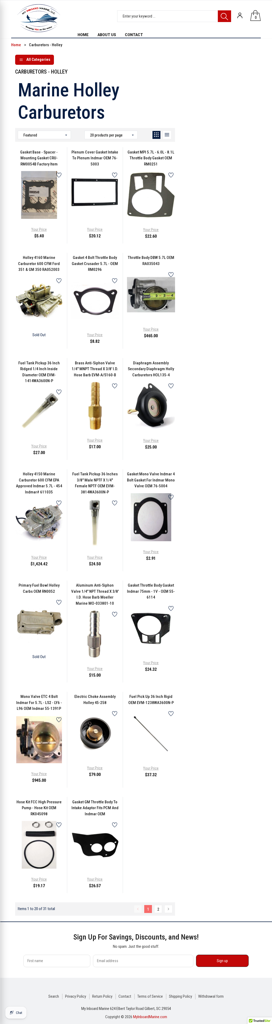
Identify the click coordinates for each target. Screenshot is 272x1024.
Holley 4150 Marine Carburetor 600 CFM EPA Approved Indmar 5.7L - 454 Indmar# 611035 (39, 483)
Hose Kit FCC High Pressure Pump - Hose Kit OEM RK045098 (39, 808)
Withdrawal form (211, 996)
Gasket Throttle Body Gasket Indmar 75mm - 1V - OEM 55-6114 (151, 591)
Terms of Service (150, 996)
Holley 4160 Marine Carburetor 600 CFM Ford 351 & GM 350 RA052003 (39, 263)
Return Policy (102, 996)
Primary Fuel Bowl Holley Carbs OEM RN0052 (39, 588)
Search (53, 996)
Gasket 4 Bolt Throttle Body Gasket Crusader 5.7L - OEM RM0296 (95, 263)
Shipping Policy (180, 996)
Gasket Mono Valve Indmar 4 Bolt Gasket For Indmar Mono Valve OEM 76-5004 (151, 480)
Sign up (222, 961)
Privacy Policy (75, 996)
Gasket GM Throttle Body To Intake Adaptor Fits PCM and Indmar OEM (94, 808)
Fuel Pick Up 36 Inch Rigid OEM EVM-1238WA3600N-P (151, 699)
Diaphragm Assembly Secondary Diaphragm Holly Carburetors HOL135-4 (151, 369)
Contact (124, 996)
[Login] (239, 15)
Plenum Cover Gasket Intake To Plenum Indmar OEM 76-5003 (94, 158)
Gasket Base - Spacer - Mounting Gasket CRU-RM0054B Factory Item (39, 158)
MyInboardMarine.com (150, 1016)
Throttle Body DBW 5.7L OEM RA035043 (151, 260)
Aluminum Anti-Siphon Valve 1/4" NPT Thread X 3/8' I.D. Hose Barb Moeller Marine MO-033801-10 (95, 594)
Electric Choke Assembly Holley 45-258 (95, 699)
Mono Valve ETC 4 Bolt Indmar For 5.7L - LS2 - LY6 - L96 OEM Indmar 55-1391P (39, 702)
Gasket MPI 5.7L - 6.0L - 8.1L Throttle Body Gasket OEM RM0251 (151, 158)
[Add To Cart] (25, 207)
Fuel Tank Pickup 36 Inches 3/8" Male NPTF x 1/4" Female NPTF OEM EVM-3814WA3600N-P (95, 483)
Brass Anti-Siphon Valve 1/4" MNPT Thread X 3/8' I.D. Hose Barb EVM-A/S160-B (95, 369)
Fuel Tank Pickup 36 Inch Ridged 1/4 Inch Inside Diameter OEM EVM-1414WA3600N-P (39, 372)
